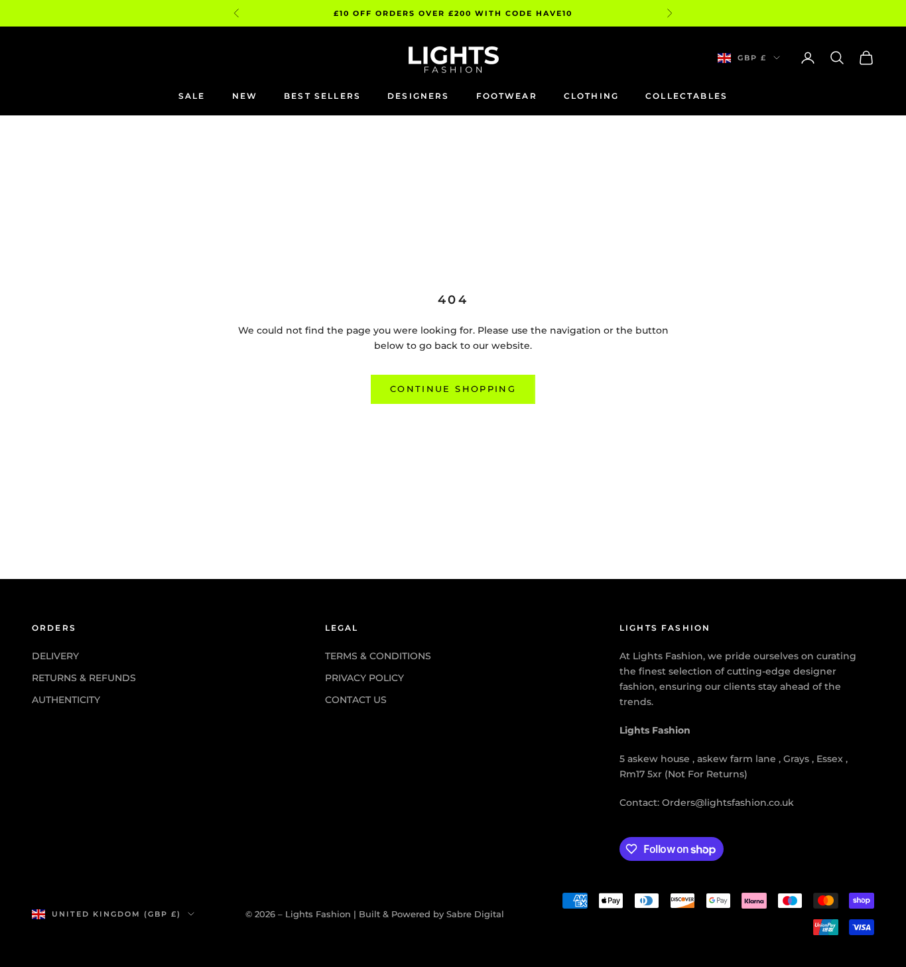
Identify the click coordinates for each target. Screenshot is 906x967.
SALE (192, 96)
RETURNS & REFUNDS (84, 678)
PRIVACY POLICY (364, 678)
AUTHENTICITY (66, 700)
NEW (244, 96)
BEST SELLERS (322, 96)
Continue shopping (453, 388)
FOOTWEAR (506, 96)
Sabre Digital (475, 914)
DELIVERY (55, 656)
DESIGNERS (418, 96)
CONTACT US (356, 700)
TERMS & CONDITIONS (378, 656)
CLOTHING (591, 96)
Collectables (686, 96)
